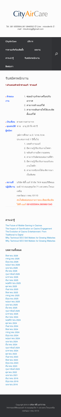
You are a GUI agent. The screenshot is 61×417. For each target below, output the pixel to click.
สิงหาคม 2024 (11, 329)
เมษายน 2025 (11, 304)
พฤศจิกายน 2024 (13, 319)
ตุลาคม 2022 (11, 372)
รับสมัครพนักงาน (32, 57)
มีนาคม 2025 (11, 307)
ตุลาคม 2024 (11, 323)
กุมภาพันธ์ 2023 (12, 368)
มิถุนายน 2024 (11, 335)
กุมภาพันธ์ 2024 (12, 347)
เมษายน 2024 (11, 341)
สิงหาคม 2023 (11, 359)
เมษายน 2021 (11, 375)
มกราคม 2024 (11, 350)
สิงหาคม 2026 (11, 255)
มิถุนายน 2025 (11, 298)
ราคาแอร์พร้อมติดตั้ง (14, 49)
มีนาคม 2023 (11, 365)
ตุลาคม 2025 (11, 286)
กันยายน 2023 (11, 356)
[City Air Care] (30, 13)
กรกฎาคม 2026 (12, 258)
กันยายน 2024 (11, 326)
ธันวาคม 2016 (11, 378)
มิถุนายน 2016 (11, 381)
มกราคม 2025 (11, 313)
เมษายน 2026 (11, 267)
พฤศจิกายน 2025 (13, 283)
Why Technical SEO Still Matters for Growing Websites (30, 237)
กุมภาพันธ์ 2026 (12, 273)
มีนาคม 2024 (11, 344)
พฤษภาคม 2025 (12, 301)
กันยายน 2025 (11, 289)
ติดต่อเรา (9, 66)
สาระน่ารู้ (9, 57)
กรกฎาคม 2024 (12, 332)
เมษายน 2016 (11, 384)
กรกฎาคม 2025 (12, 295)
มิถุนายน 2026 (11, 261)
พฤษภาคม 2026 (12, 264)
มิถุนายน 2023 (11, 362)
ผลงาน (38, 49)
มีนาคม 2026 (11, 270)
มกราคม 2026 (11, 276)
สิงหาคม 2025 (11, 292)
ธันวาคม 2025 (11, 280)
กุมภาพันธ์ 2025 (12, 310)
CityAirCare (10, 41)
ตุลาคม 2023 (11, 353)
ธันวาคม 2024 (11, 316)
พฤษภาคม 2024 (12, 338)
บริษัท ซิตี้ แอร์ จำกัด (37, 404)
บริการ (30, 41)
